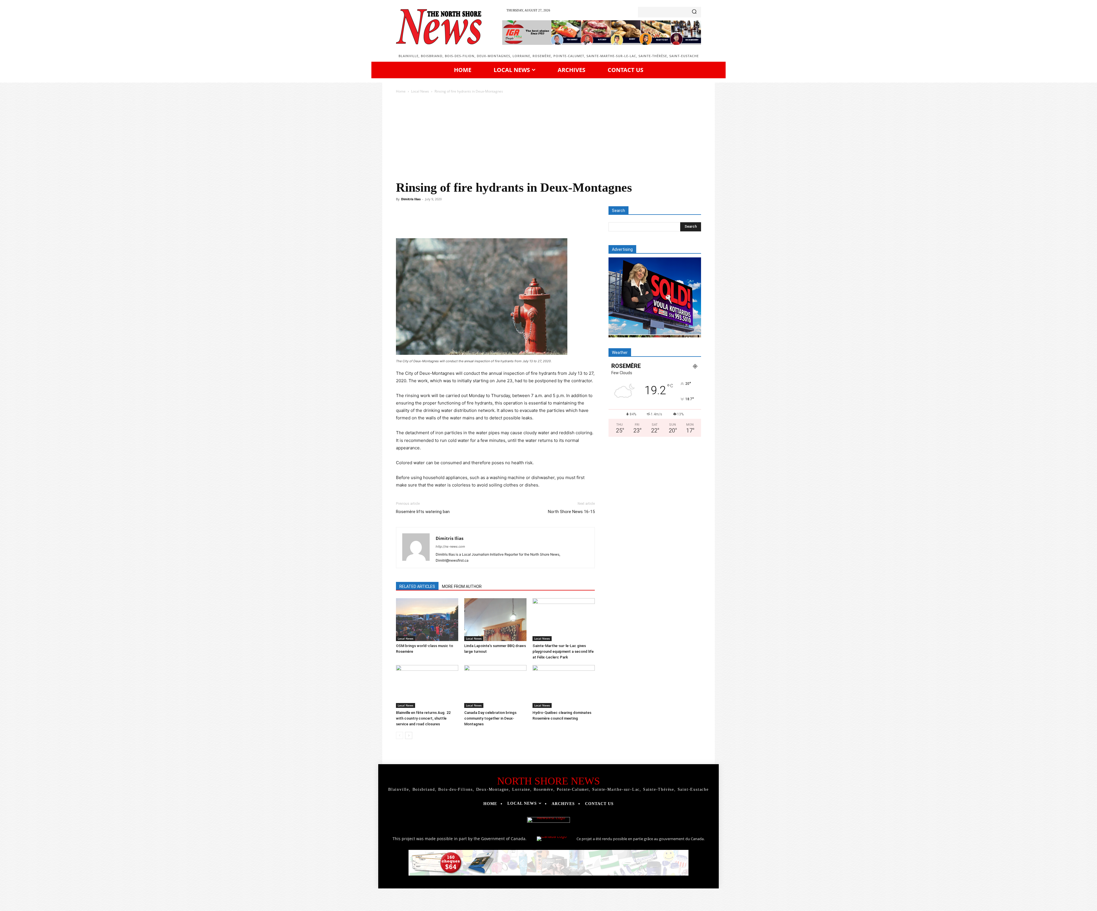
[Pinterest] (461, 222)
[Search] (694, 12)
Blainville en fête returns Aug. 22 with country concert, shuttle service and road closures (423, 718)
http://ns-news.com (450, 546)
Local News (420, 91)
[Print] (514, 222)
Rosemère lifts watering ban (423, 511)
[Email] (501, 222)
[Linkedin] (488, 222)
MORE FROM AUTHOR (462, 586)
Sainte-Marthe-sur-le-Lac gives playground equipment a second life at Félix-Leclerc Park (563, 651)
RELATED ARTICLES (417, 586)
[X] (448, 222)
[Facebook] (435, 222)
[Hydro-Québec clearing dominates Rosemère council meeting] (564, 686)
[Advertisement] (548, 137)
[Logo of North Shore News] (439, 26)
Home (401, 91)
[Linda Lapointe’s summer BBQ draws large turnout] (495, 619)
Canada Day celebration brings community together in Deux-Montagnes (490, 718)
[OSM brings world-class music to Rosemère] (427, 619)
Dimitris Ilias (411, 199)
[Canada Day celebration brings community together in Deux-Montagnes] (495, 686)
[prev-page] (399, 735)
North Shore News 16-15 (571, 511)
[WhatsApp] (475, 222)
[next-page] (408, 735)
